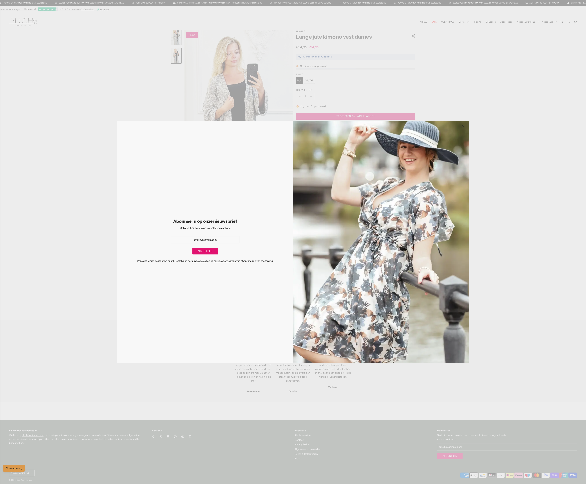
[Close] (463, 126)
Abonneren (205, 251)
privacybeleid (199, 260)
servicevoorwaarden (225, 260)
